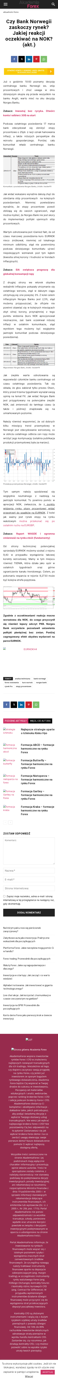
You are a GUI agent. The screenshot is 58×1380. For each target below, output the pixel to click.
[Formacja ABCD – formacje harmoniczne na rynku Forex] (11, 748)
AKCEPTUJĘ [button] (48, 1372)
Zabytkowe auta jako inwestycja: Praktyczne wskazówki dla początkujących (26, 940)
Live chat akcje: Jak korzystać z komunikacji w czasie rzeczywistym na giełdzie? (27, 997)
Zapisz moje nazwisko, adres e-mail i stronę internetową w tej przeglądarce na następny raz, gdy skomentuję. (28, 900)
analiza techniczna (22, 678)
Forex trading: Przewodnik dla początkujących (26, 958)
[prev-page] (5, 822)
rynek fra (8, 686)
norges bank (41, 682)
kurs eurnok (27, 682)
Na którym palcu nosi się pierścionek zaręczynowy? (22, 930)
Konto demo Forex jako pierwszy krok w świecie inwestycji (27, 1017)
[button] (5, 4)
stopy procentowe (23, 686)
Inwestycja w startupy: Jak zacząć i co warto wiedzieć (26, 977)
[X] (21, 59)
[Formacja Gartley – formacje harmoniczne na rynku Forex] (11, 795)
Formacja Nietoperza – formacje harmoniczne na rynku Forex (36, 779)
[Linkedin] (29, 59)
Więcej (29, 1376)
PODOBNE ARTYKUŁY (16, 721)
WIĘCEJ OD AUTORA (40, 721)
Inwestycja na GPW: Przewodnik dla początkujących (21, 1007)
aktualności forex (11, 12)
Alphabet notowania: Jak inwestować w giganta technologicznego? (28, 987)
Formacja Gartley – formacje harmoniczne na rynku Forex (36, 795)
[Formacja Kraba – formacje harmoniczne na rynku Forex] (11, 810)
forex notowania (12, 682)
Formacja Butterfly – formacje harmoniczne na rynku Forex (36, 764)
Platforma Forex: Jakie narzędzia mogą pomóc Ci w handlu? (28, 950)
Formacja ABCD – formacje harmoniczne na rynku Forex (37, 748)
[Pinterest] (36, 59)
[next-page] (10, 822)
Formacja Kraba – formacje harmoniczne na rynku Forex (37, 810)
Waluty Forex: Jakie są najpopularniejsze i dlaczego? (24, 967)
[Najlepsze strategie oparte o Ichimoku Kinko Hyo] (11, 733)
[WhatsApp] (44, 59)
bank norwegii (40, 678)
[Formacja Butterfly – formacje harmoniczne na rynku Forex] (11, 764)
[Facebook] (14, 59)
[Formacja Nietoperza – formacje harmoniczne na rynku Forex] (11, 779)
